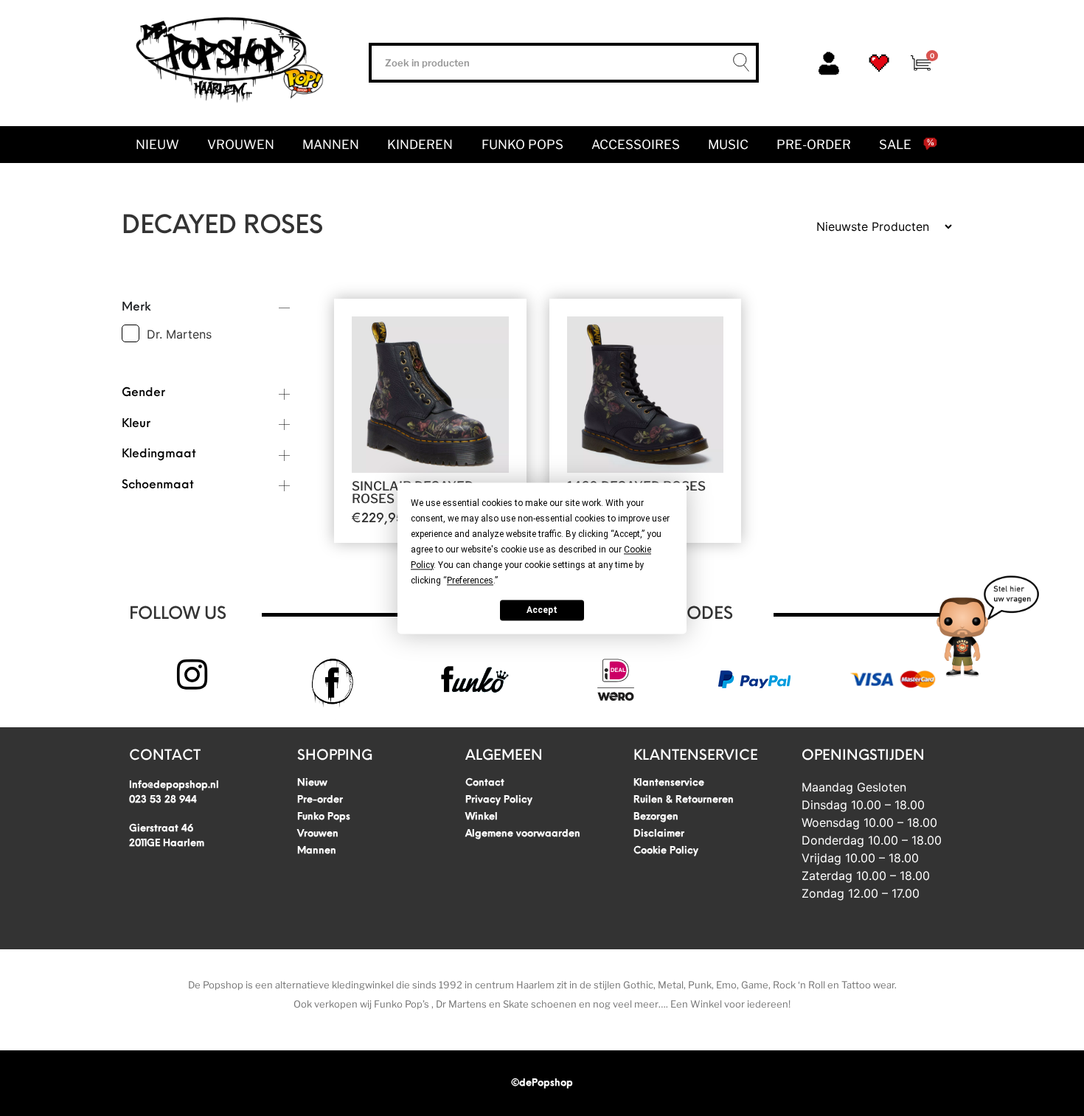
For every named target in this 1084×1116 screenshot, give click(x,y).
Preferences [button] (470, 580)
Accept (542, 610)
